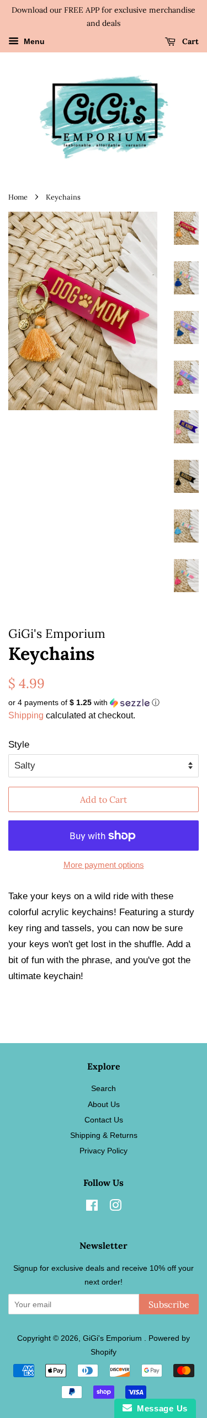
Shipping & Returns (103, 1135)
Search (103, 1088)
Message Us (160, 1408)
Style (18, 744)
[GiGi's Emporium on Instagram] (115, 1207)
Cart (189, 41)
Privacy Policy (103, 1150)
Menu (33, 41)
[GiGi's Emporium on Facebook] (92, 1207)
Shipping (26, 715)
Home (18, 196)
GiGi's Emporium (113, 1338)
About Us (104, 1104)
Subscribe (168, 1304)
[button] (103, 702)
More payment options (103, 864)
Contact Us (103, 1119)
